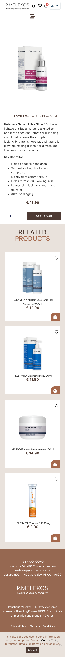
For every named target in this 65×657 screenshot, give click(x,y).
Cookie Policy (50, 640)
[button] (32, 16)
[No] (60, 645)
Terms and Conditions (42, 626)
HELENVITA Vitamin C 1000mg (32, 523)
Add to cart (44, 216)
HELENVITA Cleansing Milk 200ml (32, 375)
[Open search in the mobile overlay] (34, 6)
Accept (32, 650)
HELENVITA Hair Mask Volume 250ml (32, 449)
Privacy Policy (18, 626)
